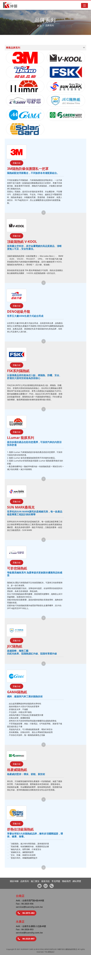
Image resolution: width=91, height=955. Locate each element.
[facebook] (39, 886)
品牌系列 (49, 25)
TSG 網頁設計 (49, 952)
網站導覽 (77, 881)
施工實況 (35, 881)
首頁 (39, 25)
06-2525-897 (28, 938)
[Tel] (52, 886)
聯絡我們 (66, 881)
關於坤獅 (14, 881)
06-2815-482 (28, 913)
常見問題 (56, 881)
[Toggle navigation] (84, 5)
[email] (45, 886)
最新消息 (45, 881)
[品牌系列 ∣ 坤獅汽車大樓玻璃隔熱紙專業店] (10, 5)
